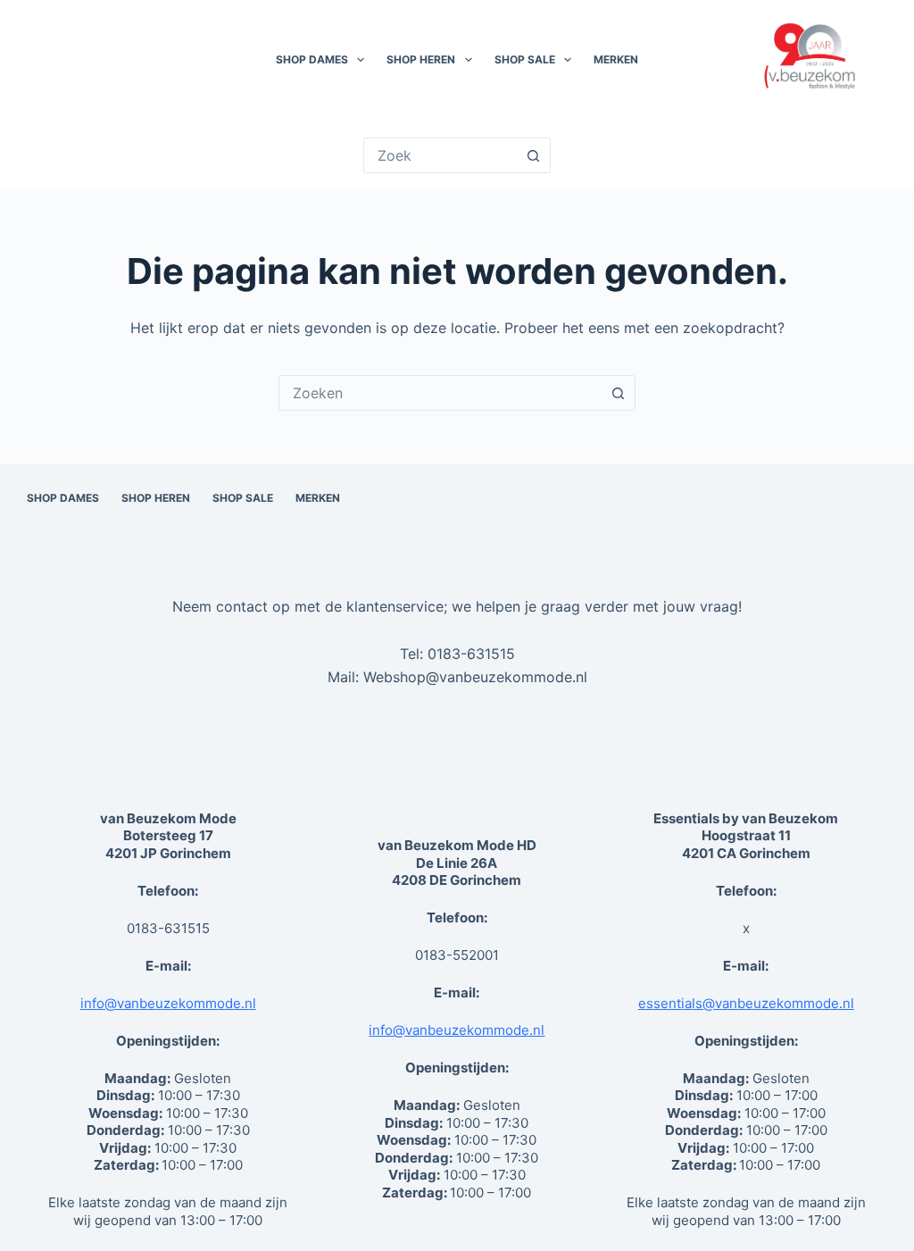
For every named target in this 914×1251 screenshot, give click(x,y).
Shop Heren (420, 59)
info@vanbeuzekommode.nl (168, 1003)
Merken (616, 59)
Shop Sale (524, 59)
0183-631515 (471, 654)
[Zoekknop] (533, 155)
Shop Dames (312, 59)
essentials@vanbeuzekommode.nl (746, 1003)
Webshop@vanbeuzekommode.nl (475, 677)
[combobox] (440, 393)
